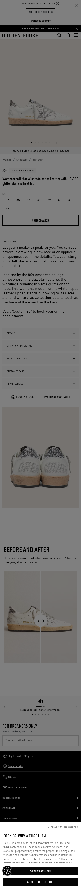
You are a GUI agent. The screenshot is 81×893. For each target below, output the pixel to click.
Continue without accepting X (63, 826)
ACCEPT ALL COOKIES (40, 882)
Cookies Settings (40, 870)
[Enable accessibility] (7, 871)
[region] (40, 857)
